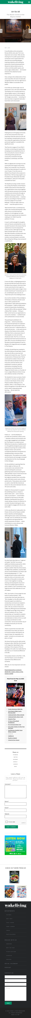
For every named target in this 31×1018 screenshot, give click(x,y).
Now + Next (9, 918)
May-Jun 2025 (20, 678)
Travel (8, 930)
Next (30, 31)
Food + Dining (10, 922)
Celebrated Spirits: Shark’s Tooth (15, 716)
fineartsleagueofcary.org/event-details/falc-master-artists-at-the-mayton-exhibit (14, 671)
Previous (1, 31)
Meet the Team (10, 947)
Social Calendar (11, 963)
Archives (8, 959)
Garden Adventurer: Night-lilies (15, 709)
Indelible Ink (11, 736)
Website (7, 814)
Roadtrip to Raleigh (12, 738)
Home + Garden (10, 926)
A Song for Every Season (13, 740)
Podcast (8, 967)
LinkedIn (15, 764)
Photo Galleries (10, 934)
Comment (8, 784)
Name (7, 801)
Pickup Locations (11, 951)
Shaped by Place (12, 719)
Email (15, 766)
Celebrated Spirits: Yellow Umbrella (16, 714)
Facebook (15, 754)
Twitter (15, 757)
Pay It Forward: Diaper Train (14, 724)
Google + (15, 761)
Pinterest (15, 759)
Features (8, 914)
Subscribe (9, 943)
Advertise (9, 955)
